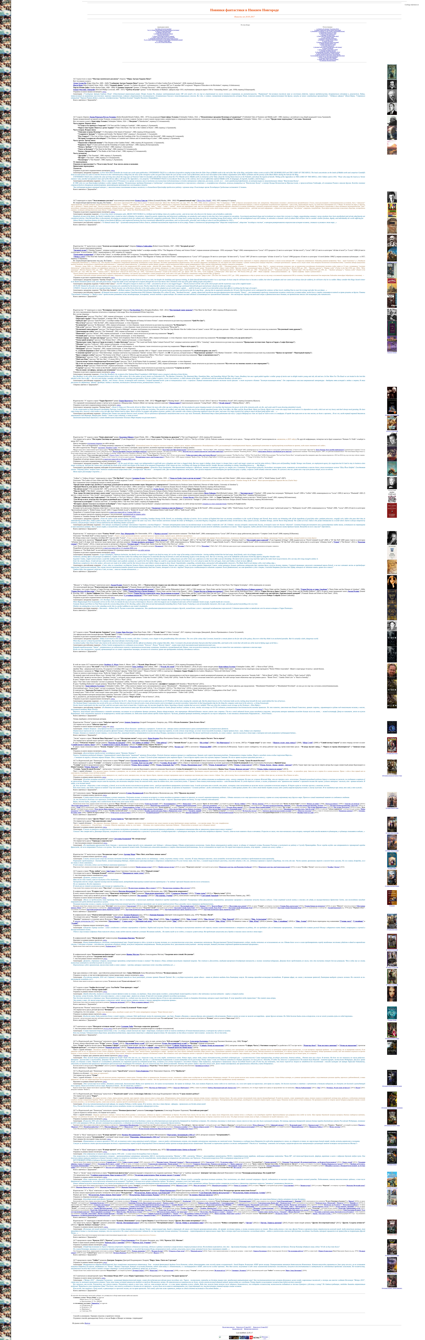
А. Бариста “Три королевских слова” (327, 33)
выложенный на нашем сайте (134, 514)
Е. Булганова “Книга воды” (327, 46)
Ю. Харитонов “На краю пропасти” (328, 60)
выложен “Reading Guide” (108, 448)
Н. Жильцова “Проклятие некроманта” (328, 38)
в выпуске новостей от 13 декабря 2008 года (120, 548)
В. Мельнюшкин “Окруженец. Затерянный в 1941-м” (327, 52)
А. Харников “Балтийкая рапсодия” (328, 50)
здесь (104, 92)
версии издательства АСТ (85, 921)
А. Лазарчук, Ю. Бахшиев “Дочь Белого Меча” (328, 28)
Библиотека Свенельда (251, 1329)
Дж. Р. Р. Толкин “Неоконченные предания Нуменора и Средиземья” (163, 30)
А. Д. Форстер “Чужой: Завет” (163, 41)
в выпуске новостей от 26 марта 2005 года (119, 459)
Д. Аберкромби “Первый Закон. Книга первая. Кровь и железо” (163, 38)
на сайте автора (144, 550)
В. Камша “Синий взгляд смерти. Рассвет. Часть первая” (328, 30)
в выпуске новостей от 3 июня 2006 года (124, 512)
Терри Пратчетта (126, 401)
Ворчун (87, 1323)
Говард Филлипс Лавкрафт (84, 90)
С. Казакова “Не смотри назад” (328, 35)
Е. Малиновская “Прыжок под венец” (328, 32)
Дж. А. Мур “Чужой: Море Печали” (163, 42)
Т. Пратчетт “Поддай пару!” (163, 35)
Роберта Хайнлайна (144, 246)
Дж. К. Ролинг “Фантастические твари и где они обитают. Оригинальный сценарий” (163, 39)
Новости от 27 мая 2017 (243, 1327)
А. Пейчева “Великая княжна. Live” (327, 43)
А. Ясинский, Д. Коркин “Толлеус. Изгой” (328, 39)
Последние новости (228, 1327)
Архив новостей (237, 1329)
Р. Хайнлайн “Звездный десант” (163, 32)
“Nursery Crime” (114, 455)
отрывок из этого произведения (214, 504)
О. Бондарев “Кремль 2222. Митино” (327, 58)
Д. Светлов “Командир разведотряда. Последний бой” (327, 54)
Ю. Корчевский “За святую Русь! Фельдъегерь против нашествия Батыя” (328, 55)
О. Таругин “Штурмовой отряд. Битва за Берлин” (327, 53)
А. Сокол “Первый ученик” (327, 37)
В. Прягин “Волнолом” (327, 41)
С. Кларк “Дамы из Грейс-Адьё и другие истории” (163, 37)
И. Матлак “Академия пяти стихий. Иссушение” (328, 42)
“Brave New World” (204, 200)
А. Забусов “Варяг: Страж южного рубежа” (328, 49)
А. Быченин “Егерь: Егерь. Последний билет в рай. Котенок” (327, 47)
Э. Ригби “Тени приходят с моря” (328, 44)
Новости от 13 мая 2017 (260, 1327)
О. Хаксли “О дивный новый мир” (163, 31)
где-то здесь (107, 1028)
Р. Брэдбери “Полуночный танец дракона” (163, 33)
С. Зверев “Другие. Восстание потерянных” (328, 57)
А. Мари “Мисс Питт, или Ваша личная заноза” (328, 36)
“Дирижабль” (95, 1303)
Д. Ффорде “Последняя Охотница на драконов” (163, 36)
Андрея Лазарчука (131, 722)
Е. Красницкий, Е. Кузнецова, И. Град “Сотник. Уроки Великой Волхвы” (328, 31)
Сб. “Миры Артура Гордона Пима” (163, 28)
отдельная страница (94, 443)
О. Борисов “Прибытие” (327, 48)
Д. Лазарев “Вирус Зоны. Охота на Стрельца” (327, 59)
